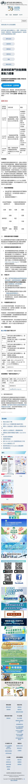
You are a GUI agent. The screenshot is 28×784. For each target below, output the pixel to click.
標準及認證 (8, 39)
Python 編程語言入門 (9, 443)
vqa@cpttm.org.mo (15, 389)
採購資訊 (19, 762)
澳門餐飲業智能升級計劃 (19, 738)
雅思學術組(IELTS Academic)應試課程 (13, 446)
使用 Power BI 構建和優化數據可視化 (13, 424)
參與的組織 (8, 764)
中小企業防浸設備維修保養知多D (19, 727)
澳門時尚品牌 (8, 753)
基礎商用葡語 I (7, 439)
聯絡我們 (8, 766)
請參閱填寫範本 (16, 280)
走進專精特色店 (19, 724)
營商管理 (8, 44)
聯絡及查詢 (8, 64)
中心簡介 (8, 759)
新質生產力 (19, 748)
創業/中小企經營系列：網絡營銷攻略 (13, 430)
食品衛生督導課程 (8, 437)
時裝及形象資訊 (8, 751)
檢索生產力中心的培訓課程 (8, 24)
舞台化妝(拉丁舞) (7, 422)
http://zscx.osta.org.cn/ (12, 262)
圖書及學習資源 (19, 712)
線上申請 (3, 330)
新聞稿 (8, 769)
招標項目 (19, 764)
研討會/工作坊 (19, 745)
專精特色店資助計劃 (19, 721)
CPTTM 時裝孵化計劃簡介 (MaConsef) (8, 747)
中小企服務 (19, 718)
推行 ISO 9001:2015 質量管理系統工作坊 (14, 441)
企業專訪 (19, 750)
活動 (9, 59)
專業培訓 (8, 49)
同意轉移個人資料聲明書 (15, 284)
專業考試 (8, 54)
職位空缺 (19, 759)
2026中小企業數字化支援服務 (19, 731)
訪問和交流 (8, 762)
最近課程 (4, 418)
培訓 (10, 15)
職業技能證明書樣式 (12, 293)
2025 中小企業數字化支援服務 (19, 735)
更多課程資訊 (6, 448)
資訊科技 (8, 718)
